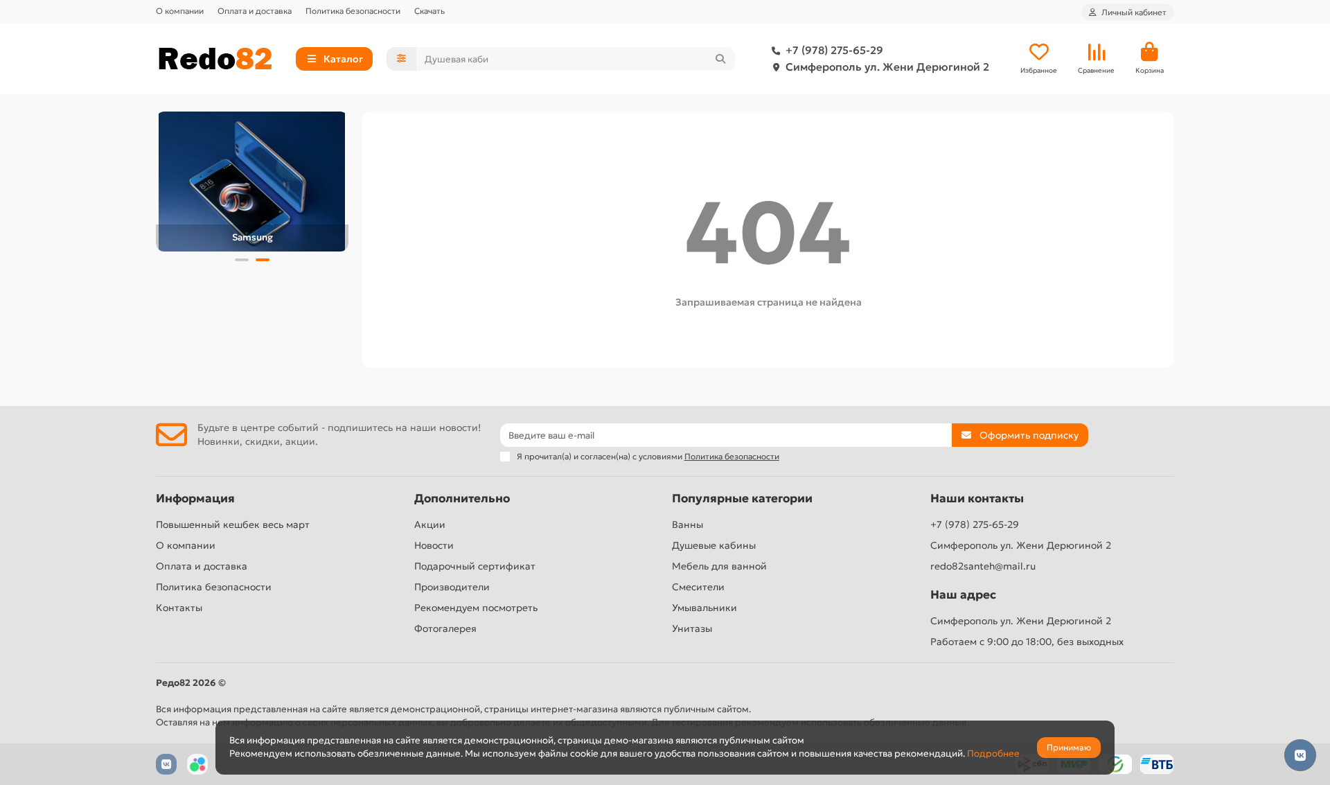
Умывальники (704, 607)
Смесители (698, 587)
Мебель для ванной (719, 566)
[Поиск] (720, 59)
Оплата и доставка (255, 11)
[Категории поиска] (401, 59)
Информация (195, 498)
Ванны (687, 524)
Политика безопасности (352, 11)
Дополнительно (462, 498)
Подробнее (993, 753)
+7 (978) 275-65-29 (834, 50)
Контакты (179, 607)
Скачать (429, 11)
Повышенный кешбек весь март (233, 524)
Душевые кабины (714, 545)
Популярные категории (742, 498)
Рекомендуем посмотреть (476, 607)
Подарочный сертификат (474, 566)
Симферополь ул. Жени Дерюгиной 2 (887, 66)
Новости (434, 545)
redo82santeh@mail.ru (983, 566)
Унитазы (692, 628)
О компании (180, 11)
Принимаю (1069, 747)
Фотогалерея (445, 628)
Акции (429, 524)
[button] (242, 259)
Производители (452, 587)
